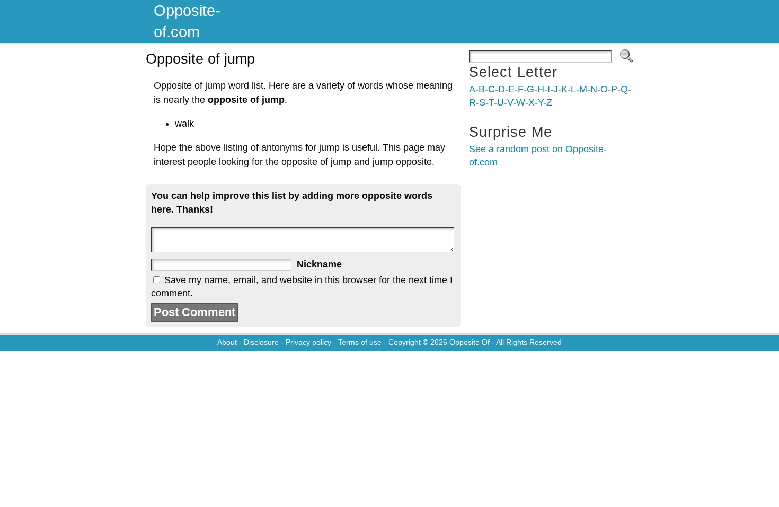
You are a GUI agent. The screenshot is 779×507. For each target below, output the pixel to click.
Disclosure (261, 342)
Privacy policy (308, 342)
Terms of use (360, 342)
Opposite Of (469, 342)
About (227, 342)
